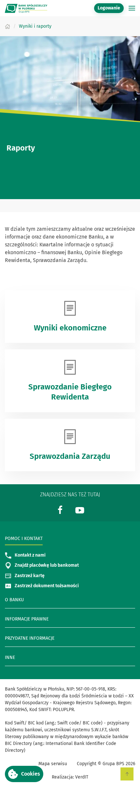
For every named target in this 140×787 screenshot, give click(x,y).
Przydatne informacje (29, 638)
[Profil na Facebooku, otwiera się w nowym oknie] (60, 509)
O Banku (14, 600)
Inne (10, 657)
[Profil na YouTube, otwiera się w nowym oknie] (80, 509)
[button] (24, 774)
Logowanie (111, 8)
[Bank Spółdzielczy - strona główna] (26, 8)
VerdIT (81, 777)
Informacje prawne (27, 619)
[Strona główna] (7, 26)
